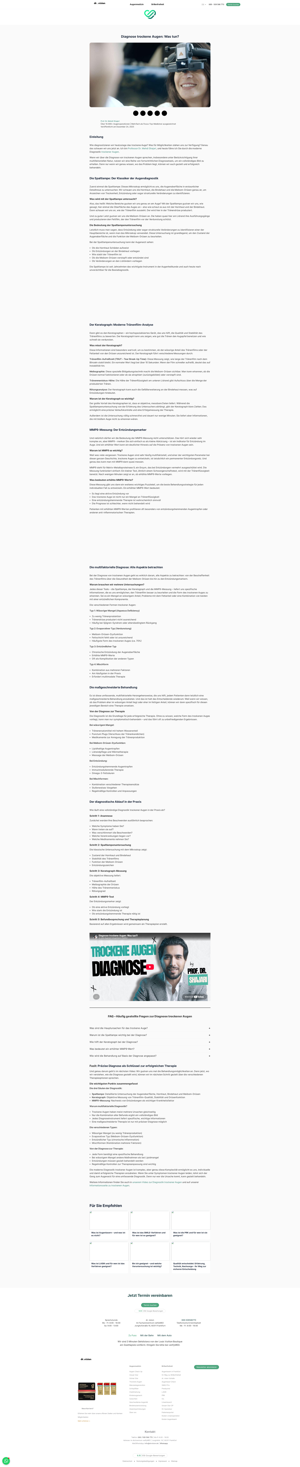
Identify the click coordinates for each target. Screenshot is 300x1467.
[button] (6, 1461)
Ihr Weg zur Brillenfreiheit (171, 1375)
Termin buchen (233, 5)
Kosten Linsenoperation (171, 1416)
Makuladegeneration (137, 1385)
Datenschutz (127, 1461)
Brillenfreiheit (157, 4)
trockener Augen (110, 152)
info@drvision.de (151, 1443)
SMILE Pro (166, 1385)
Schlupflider (134, 1389)
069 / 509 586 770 (145, 1437)
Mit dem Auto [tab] (164, 1335)
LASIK (164, 1392)
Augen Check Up (135, 1371)
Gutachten (133, 1399)
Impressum (162, 1461)
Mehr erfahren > (84, 1421)
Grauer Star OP (167, 1406)
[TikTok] (150, 113)
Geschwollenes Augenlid (138, 1402)
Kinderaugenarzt (135, 1395)
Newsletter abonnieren (207, 1367)
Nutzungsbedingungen (145, 1461)
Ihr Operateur (167, 1409)
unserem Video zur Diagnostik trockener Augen (157, 1182)
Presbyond (166, 1389)
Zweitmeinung (134, 1392)
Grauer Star (133, 1375)
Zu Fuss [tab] (132, 1335)
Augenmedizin (137, 4)
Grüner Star (133, 1378)
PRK (163, 1395)
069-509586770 (189, 1320)
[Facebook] (143, 113)
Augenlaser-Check (169, 1382)
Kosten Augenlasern (169, 1419)
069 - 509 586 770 (216, 4)
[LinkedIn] (157, 113)
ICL (163, 1399)
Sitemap (174, 1461)
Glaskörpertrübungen (137, 1409)
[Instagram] (135, 113)
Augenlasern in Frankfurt (171, 1371)
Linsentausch (167, 1402)
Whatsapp (164, 1443)
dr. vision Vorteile (168, 1378)
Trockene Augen (135, 1382)
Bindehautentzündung (137, 1406)
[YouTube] (164, 113)
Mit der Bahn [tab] (147, 1335)
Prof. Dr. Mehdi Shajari (110, 121)
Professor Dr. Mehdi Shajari (142, 148)
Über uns (132, 1412)
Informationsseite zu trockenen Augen (109, 1185)
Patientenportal (167, 1412)
